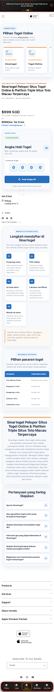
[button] (6, 213)
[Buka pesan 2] (23, 10)
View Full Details (9, 222)
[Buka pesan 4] (27, 10)
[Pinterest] (12, 219)
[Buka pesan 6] (31, 10)
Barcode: (18, 98)
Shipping (14, 115)
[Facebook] (3, 219)
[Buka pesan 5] (30, 10)
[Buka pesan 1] (22, 10)
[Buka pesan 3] (25, 10)
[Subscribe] (44, 665)
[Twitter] (8, 219)
